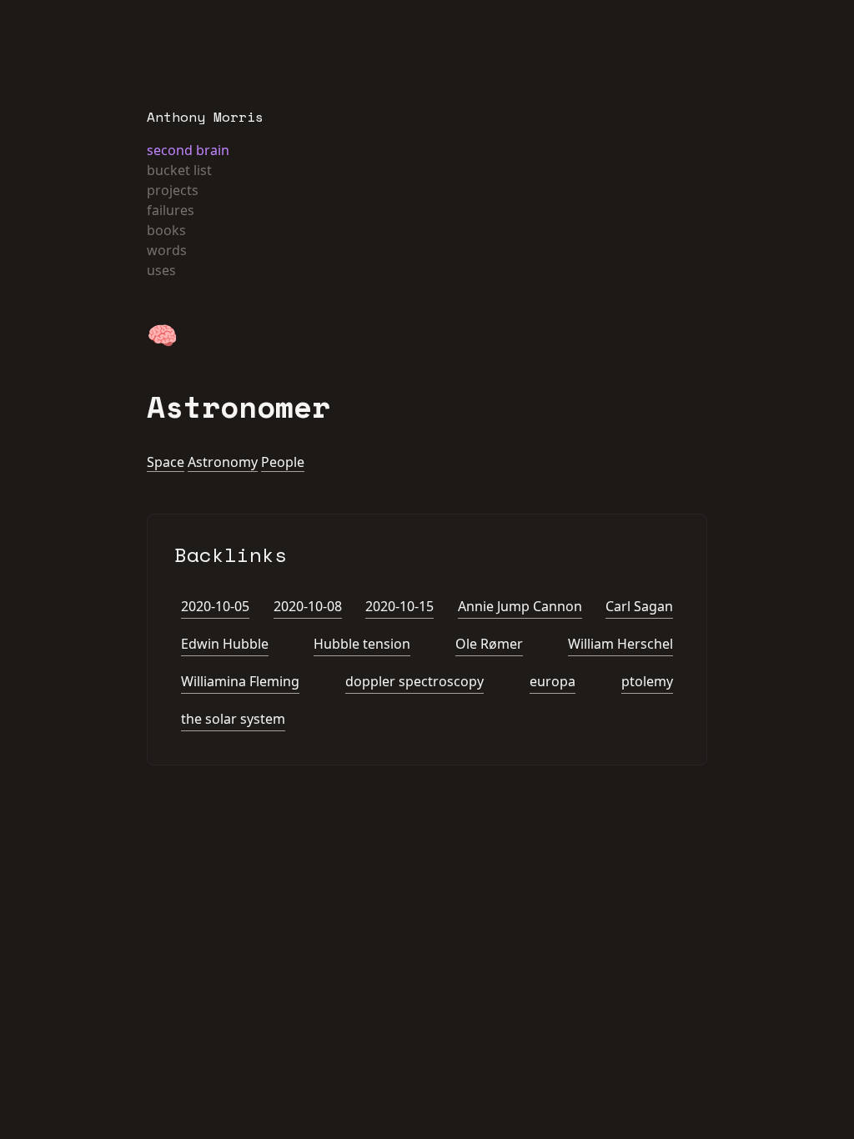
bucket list (179, 170)
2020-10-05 (215, 606)
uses (161, 270)
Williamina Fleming (240, 681)
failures (170, 210)
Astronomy (223, 462)
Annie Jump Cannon (520, 606)
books (166, 230)
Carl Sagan (639, 606)
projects (172, 190)
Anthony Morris (205, 117)
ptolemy (647, 681)
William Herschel (620, 644)
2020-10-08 (308, 606)
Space (165, 462)
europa (552, 681)
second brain (188, 150)
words (167, 250)
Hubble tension (362, 644)
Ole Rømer (489, 644)
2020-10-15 (399, 606)
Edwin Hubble (225, 644)
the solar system (233, 719)
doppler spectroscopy (414, 681)
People (282, 462)
